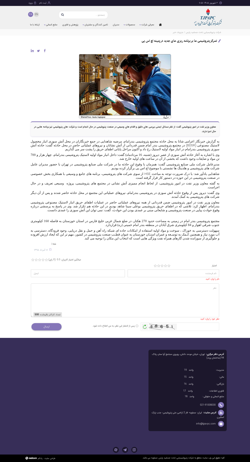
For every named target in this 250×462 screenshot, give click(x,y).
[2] (158, 265)
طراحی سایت (49, 458)
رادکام (40, 458)
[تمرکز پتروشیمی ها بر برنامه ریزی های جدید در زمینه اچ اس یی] (125, 86)
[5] (168, 265)
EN (36, 14)
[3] (162, 265)
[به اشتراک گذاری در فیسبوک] (44, 50)
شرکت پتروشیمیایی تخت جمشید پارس (203, 32)
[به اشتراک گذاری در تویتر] (38, 50)
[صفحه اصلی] (160, 25)
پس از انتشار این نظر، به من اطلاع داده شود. (113, 326)
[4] (165, 265)
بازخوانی (145, 326)
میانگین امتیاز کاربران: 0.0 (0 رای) (64, 259)
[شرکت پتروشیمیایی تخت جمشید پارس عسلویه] (199, 17)
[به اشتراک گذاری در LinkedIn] (32, 50)
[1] (155, 265)
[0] (32, 259)
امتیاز (214, 265)
